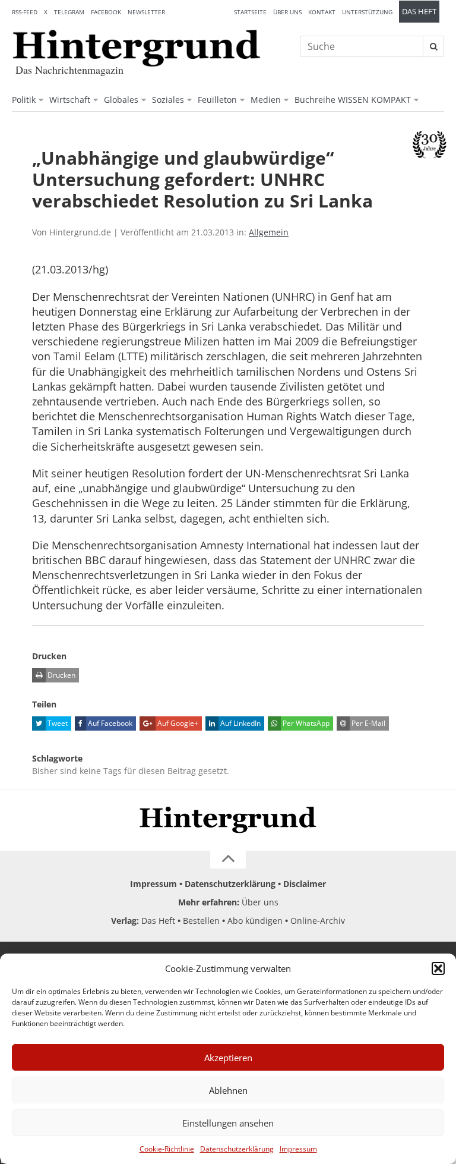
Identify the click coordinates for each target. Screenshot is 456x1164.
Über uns (287, 12)
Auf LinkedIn (239, 723)
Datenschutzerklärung (237, 1149)
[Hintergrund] (136, 48)
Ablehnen (228, 1090)
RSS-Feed (24, 12)
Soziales (168, 99)
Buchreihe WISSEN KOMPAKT (352, 99)
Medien (266, 99)
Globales (121, 99)
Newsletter (146, 12)
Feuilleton (217, 99)
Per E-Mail (367, 723)
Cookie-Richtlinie (167, 1149)
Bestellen (201, 920)
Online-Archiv (317, 920)
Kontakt (321, 12)
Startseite (250, 12)
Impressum (298, 1149)
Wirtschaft (69, 99)
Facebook (106, 12)
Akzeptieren (228, 1058)
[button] (438, 968)
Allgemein (269, 232)
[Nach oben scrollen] (228, 860)
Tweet (57, 723)
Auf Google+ (177, 723)
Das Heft (419, 12)
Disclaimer (304, 883)
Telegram (69, 12)
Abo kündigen (255, 920)
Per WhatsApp (305, 723)
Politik (24, 99)
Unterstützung (367, 12)
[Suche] (433, 46)
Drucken (60, 675)
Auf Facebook (109, 723)
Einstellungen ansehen (228, 1123)
